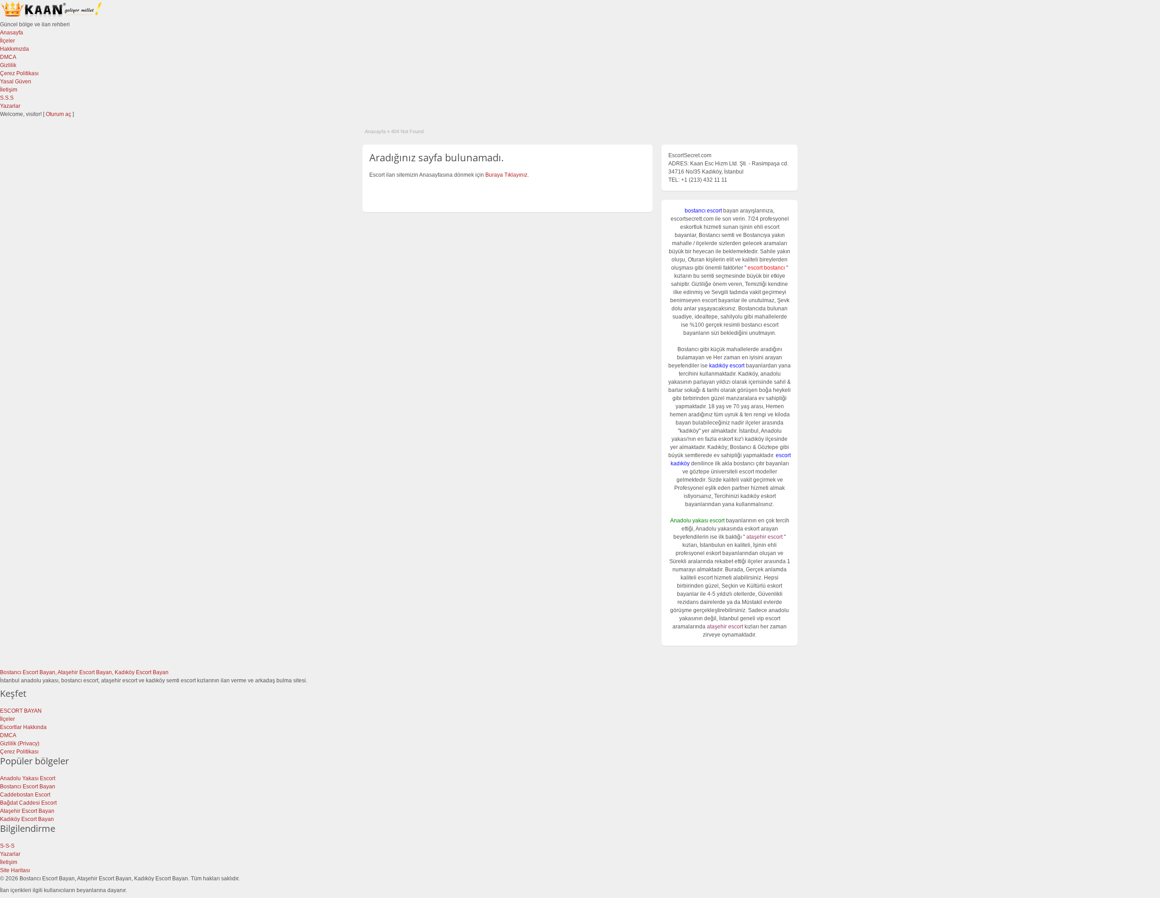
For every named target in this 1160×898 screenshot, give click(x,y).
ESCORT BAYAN (21, 711)
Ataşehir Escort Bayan (27, 811)
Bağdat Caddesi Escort (28, 803)
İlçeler (7, 41)
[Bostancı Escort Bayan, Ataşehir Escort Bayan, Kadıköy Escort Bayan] (52, 16)
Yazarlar (10, 106)
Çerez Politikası (19, 73)
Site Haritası (15, 870)
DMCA (8, 57)
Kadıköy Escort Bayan (27, 819)
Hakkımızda (14, 49)
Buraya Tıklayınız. (507, 175)
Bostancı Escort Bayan (27, 786)
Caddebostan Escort (25, 795)
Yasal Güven (15, 81)
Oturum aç (59, 114)
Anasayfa (11, 32)
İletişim (8, 90)
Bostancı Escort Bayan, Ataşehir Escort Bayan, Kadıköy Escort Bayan (84, 672)
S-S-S (7, 846)
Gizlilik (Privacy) (19, 743)
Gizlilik (8, 65)
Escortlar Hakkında (23, 727)
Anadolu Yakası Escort (27, 778)
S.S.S (7, 98)
